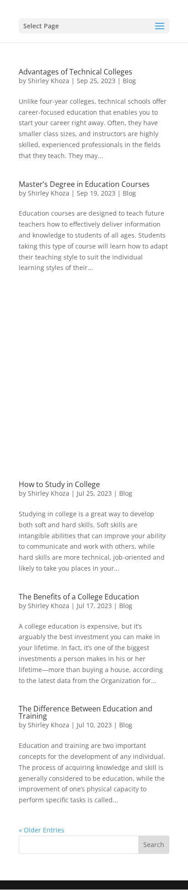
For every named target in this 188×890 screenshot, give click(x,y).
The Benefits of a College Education (79, 597)
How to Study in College (59, 484)
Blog (129, 80)
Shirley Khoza (48, 80)
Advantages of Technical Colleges (75, 72)
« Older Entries (41, 830)
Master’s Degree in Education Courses (84, 184)
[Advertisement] (94, 386)
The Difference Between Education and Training (85, 712)
